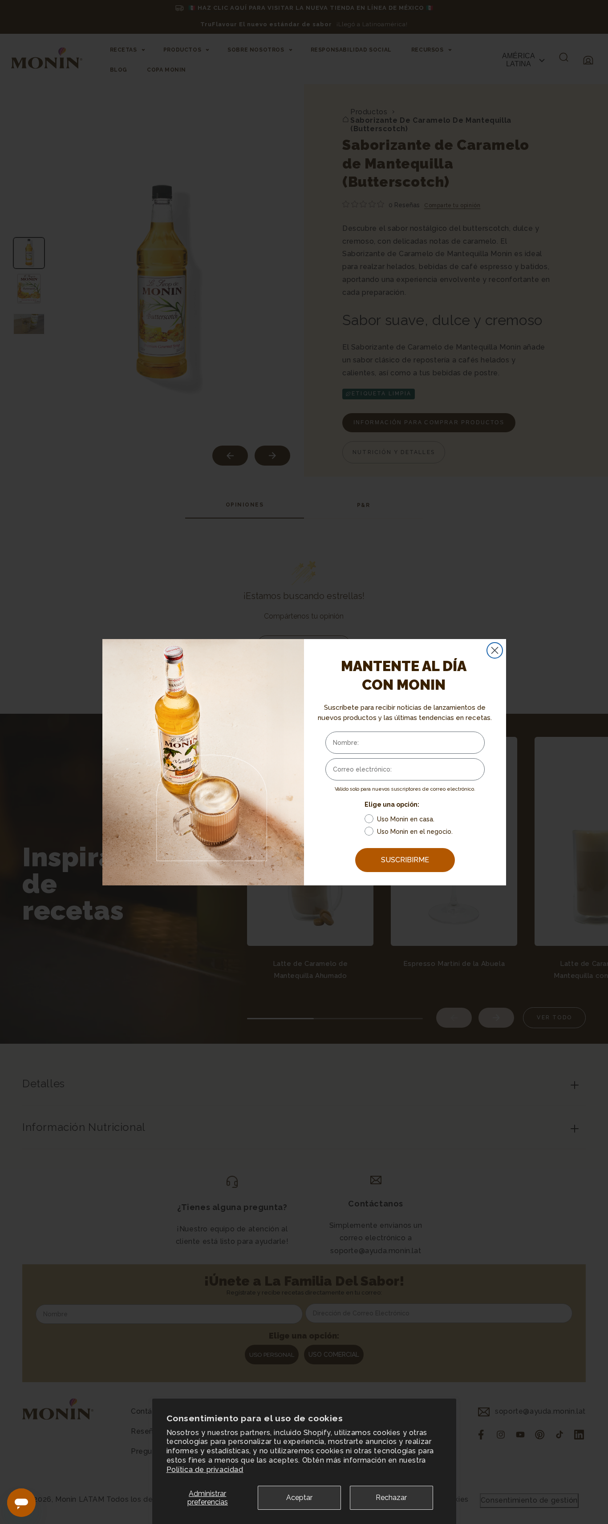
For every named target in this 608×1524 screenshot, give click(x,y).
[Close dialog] (495, 650)
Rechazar (391, 1497)
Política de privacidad (204, 1469)
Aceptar (299, 1497)
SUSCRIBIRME (405, 860)
